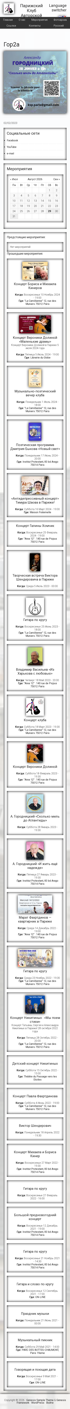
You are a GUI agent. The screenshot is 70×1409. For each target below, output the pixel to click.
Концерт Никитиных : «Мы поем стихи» (35, 1020)
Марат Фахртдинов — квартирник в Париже (35, 919)
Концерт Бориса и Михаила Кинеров (35, 286)
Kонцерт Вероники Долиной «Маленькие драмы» (35, 339)
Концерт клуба (35, 720)
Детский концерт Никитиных (35, 1064)
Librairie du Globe (40, 357)
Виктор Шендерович (35, 1126)
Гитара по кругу (35, 620)
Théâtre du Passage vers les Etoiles (40, 1078)
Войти (49, 1402)
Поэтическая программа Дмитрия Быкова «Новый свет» (35, 447)
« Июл (14, 179)
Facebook (12, 140)
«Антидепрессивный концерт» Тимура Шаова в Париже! (35, 500)
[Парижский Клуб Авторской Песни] (9, 13)
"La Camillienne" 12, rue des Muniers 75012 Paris (40, 302)
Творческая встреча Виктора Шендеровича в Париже (35, 577)
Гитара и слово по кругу (35, 1284)
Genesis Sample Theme (40, 1400)
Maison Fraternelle (40, 512)
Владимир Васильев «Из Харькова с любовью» (35, 671)
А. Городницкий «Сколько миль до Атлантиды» (35, 818)
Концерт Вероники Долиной (35, 767)
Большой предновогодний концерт (35, 1217)
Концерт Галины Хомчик (35, 526)
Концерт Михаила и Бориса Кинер (35, 1154)
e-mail (10, 153)
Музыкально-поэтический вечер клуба (35, 393)
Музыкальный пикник (35, 1340)
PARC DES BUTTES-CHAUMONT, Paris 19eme (40, 1351)
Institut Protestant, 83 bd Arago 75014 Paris (40, 463)
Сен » (56, 179)
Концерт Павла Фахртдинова (35, 1096)
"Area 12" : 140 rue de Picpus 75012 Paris (40, 540)
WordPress (37, 1402)
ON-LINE (40, 1297)
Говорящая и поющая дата (35, 1370)
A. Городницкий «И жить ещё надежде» (35, 866)
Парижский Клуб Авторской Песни (31, 13)
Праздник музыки (35, 1314)
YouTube (11, 147)
